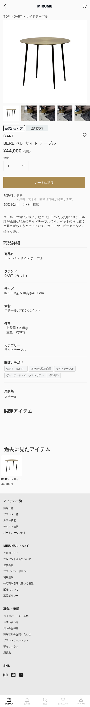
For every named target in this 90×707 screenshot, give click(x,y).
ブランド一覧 (10, 514)
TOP (6, 16)
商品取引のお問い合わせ (17, 634)
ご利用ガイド (10, 553)
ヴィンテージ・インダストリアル (25, 375)
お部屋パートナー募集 (15, 616)
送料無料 (37, 128)
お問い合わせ (10, 622)
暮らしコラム (10, 646)
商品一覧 (8, 508)
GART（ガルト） (16, 368)
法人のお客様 (10, 628)
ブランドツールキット (15, 640)
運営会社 (8, 565)
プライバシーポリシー (15, 571)
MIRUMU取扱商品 (41, 368)
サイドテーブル (37, 16)
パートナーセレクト (14, 532)
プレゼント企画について (17, 559)
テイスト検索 (10, 526)
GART (18, 16)
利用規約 (8, 577)
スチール (10, 397)
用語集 (7, 652)
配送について (10, 589)
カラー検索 (9, 520)
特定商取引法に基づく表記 (18, 583)
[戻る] (4, 6)
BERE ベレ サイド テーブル (11, 480)
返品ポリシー (10, 595)
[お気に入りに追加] (84, 135)
